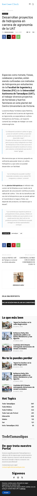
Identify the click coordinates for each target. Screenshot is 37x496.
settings (22, 489)
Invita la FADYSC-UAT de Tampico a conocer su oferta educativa (9, 260)
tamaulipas (15, 233)
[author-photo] (18, 282)
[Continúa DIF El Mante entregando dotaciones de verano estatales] (7, 348)
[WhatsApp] (18, 37)
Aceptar (6, 492)
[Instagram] (18, 477)
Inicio (3, 10)
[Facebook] (4, 37)
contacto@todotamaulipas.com (13, 467)
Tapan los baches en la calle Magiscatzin (22, 323)
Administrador (9, 32)
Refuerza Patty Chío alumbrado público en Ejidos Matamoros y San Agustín (22, 335)
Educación (10, 10)
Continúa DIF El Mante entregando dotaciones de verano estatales (23, 347)
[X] (9, 37)
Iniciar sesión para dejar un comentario (18, 302)
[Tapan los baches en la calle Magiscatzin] (7, 325)
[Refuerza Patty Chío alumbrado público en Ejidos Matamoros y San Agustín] (7, 336)
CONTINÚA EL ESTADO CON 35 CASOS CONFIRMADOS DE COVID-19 (27, 261)
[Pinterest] (14, 37)
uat (21, 233)
